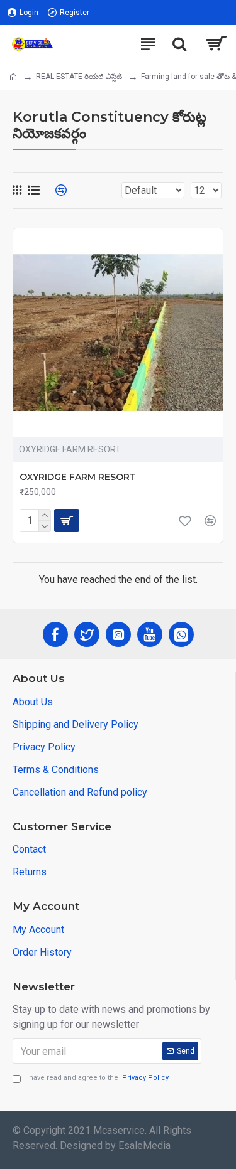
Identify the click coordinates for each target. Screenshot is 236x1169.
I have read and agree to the (97, 1078)
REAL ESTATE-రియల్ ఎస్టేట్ (79, 76)
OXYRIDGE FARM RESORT (78, 477)
